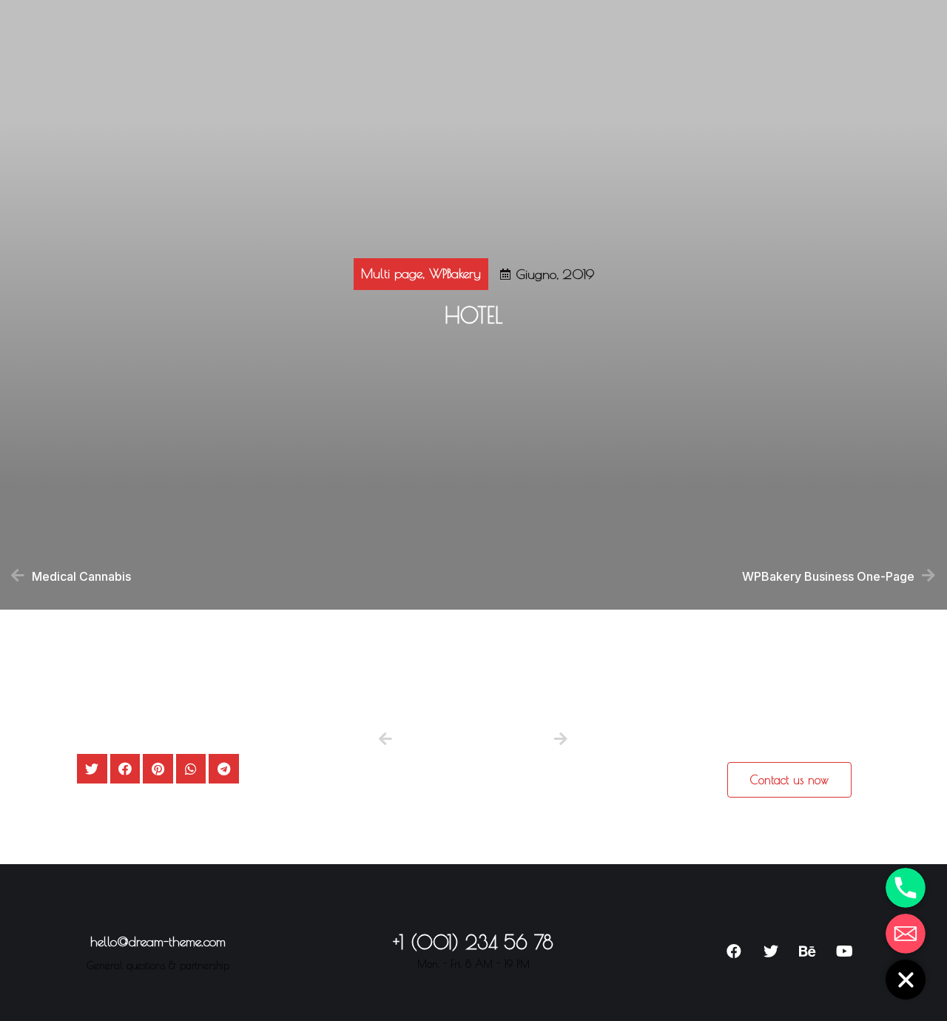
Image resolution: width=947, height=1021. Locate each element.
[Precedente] (426, 740)
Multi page (391, 273)
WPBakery (455, 273)
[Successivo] (558, 740)
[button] (789, 780)
